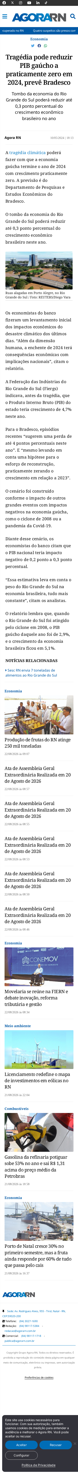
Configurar (21, 1455)
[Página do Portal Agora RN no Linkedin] (40, 2)
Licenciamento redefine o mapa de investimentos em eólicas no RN (37, 1080)
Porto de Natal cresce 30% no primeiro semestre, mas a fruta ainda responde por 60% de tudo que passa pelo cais (38, 1255)
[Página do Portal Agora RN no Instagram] (22, 2)
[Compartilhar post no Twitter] (33, 45)
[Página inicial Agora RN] (18, 1295)
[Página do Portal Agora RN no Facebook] (6, 2)
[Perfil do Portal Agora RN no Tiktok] (48, 2)
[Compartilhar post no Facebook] (39, 45)
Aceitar (21, 1445)
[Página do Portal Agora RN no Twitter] (15, 2)
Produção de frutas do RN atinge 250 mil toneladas (38, 743)
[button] (4, 16)
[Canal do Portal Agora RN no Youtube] (31, 2)
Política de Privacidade (38, 1465)
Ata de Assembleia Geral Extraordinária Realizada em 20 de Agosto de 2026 (38, 774)
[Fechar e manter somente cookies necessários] (75, 1443)
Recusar (56, 1445)
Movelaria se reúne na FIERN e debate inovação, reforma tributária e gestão (36, 997)
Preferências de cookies (39, 1377)
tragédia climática (27, 152)
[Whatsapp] (45, 45)
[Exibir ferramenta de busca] (73, 16)
